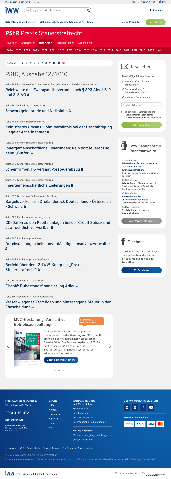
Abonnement (85, 42)
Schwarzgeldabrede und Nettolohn (37, 111)
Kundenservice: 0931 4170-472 (146, 2)
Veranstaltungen (65, 42)
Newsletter (55, 414)
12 (63, 63)
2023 (36, 50)
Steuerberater (80, 408)
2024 (27, 50)
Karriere (53, 418)
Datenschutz (33, 448)
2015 (102, 50)
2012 (126, 50)
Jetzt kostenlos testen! (61, 360)
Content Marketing (83, 439)
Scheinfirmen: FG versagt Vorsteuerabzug (43, 169)
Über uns (53, 423)
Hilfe (163, 2)
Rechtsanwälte (81, 413)
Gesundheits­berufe (83, 417)
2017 (86, 50)
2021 (53, 50)
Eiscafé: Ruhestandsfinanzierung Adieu (40, 286)
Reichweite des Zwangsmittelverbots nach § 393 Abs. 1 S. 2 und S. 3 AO (58, 93)
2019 (70, 50)
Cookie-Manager (51, 448)
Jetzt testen (155, 22)
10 (54, 63)
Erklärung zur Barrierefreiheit (78, 448)
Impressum (11, 448)
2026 (10, 50)
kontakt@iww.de (14, 420)
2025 (18, 50)
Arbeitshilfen (28, 42)
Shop (90, 22)
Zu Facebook (141, 270)
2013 (118, 50)
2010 (142, 50)
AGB (22, 448)
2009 (151, 50)
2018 (78, 50)
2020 (61, 50)
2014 (110, 50)
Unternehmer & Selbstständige (89, 422)
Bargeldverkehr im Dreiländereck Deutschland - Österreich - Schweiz (58, 204)
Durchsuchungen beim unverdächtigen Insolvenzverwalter (57, 244)
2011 (134, 50)
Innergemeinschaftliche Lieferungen (38, 185)
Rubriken (12, 42)
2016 (94, 50)
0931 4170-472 (17, 413)
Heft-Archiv (46, 42)
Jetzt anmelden (141, 125)
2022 (44, 50)
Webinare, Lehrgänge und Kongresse (92, 435)
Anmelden (158, 10)
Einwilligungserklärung (136, 117)
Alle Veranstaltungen (141, 221)
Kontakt (53, 409)
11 (59, 63)
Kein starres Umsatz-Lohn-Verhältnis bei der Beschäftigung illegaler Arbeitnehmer (58, 130)
